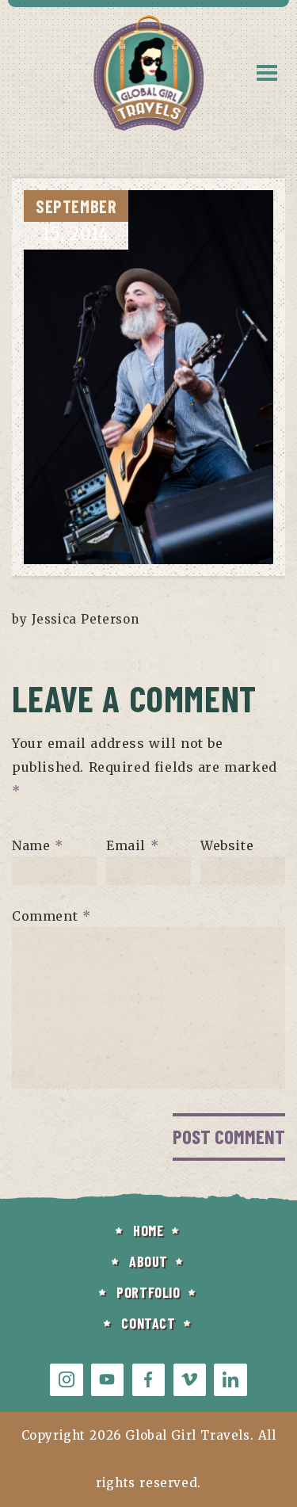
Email (132, 845)
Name (37, 845)
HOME (148, 1230)
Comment (51, 915)
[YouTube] (107, 1380)
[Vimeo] (189, 1380)
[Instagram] (66, 1380)
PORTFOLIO (148, 1292)
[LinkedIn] (230, 1380)
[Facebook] (148, 1380)
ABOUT (148, 1261)
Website (226, 845)
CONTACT (148, 1323)
